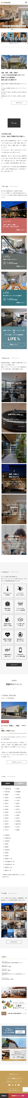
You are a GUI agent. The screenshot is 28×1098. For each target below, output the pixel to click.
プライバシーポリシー (14, 1088)
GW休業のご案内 (6, 970)
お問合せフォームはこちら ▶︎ (14, 1082)
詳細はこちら (20, 229)
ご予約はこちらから (16, 762)
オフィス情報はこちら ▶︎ (14, 1078)
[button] (26, 17)
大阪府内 (7, 783)
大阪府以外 (20, 783)
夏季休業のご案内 (6, 966)
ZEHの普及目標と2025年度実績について (12, 962)
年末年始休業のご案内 (7, 979)
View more (18, 102)
